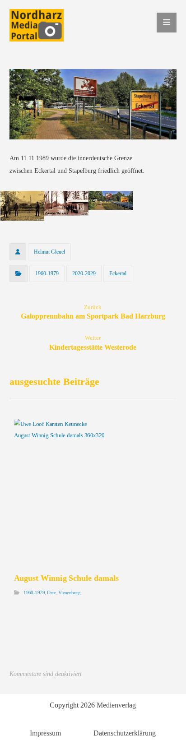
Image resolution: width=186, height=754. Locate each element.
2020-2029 (84, 273)
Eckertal (117, 273)
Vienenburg (69, 592)
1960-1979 (47, 273)
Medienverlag (116, 705)
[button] (167, 22)
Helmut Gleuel (49, 252)
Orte (51, 592)
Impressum (45, 733)
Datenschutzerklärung (124, 733)
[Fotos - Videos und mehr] (36, 25)
